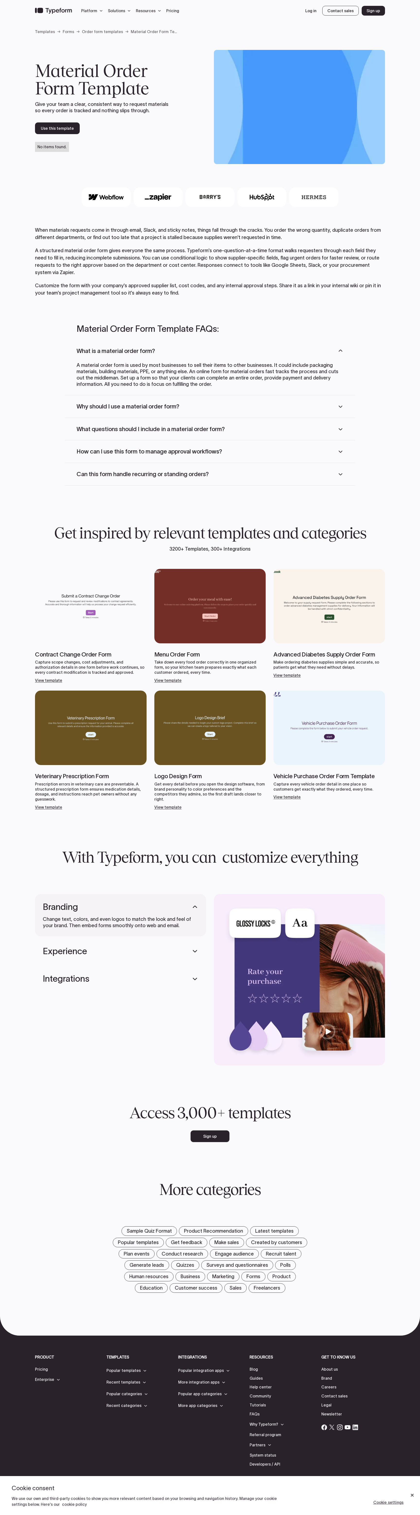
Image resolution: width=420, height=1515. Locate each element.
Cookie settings (388, 1502)
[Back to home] (53, 11)
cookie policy (74, 1504)
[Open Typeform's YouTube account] (347, 1427)
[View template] (91, 626)
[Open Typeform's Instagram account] (340, 1427)
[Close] (412, 1495)
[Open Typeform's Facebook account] (324, 1427)
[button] (93, 10)
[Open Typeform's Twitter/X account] (332, 1427)
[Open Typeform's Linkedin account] (355, 1427)
